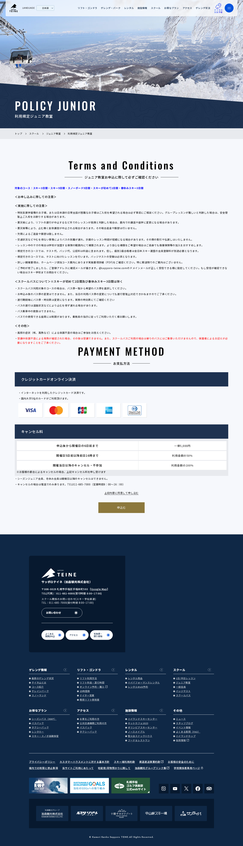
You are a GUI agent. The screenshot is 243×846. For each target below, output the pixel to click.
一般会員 (181, 686)
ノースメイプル (136, 731)
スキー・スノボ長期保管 (45, 736)
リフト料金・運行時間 (92, 682)
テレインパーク (40, 691)
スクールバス (183, 695)
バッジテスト (183, 691)
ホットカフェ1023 (138, 723)
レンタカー (38, 731)
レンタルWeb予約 (138, 686)
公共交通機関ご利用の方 (93, 723)
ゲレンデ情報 (38, 670)
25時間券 (85, 691)
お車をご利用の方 (89, 719)
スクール (156, 8)
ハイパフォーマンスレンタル (144, 682)
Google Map (99, 589)
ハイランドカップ (186, 736)
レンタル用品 (135, 678)
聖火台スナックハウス (140, 736)
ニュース (181, 719)
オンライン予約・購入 (92, 686)
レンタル (129, 8)
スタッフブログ (184, 723)
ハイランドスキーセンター (142, 719)
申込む (121, 507)
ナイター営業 (87, 695)
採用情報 (181, 740)
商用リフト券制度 (89, 699)
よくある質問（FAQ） (188, 731)
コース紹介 (38, 686)
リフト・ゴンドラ (87, 8)
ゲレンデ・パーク (110, 8)
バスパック (38, 723)
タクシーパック (40, 727)
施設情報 (142, 8)
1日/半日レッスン (186, 678)
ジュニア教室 (183, 682)
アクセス (187, 8)
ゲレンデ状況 (203, 8)
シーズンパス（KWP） (44, 719)
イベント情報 (183, 727)
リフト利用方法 (88, 678)
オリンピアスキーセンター (142, 727)
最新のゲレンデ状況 (43, 678)
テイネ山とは (39, 682)
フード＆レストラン (139, 740)
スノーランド (39, 695)
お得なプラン (171, 8)
